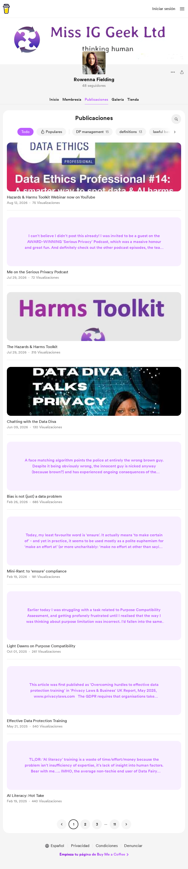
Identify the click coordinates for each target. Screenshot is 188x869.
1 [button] (73, 824)
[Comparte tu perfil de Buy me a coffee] (182, 72)
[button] (182, 9)
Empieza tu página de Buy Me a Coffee (92, 854)
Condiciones (107, 845)
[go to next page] (126, 824)
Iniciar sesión (163, 8)
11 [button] (114, 824)
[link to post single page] (94, 174)
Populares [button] (54, 132)
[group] (94, 176)
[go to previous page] (62, 824)
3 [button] (97, 824)
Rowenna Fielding (94, 79)
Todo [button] (25, 132)
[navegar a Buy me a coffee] (6, 9)
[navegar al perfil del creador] (94, 63)
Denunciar (133, 845)
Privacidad (80, 845)
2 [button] (85, 824)
